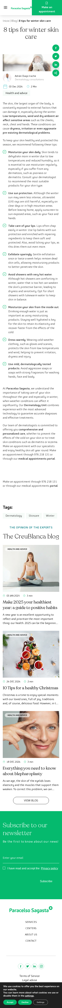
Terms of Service (29, 976)
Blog (14, 21)
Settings (40, 1002)
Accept (10, 1002)
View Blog (31, 800)
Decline (25, 1002)
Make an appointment (47, 9)
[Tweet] (55, 56)
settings (29, 995)
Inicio (6, 21)
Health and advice (17, 549)
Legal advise (29, 980)
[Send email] (55, 73)
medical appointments (40, 486)
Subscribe (46, 881)
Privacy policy (49, 868)
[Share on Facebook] (55, 47)
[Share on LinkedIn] (55, 64)
